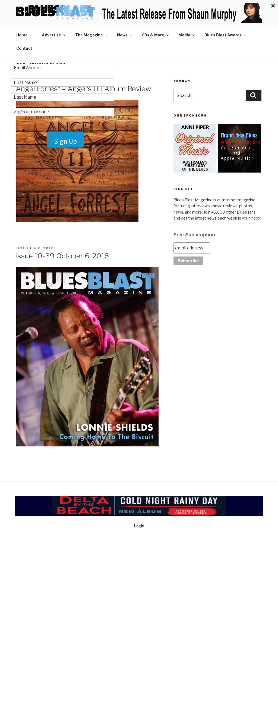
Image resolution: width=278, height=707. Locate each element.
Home (22, 35)
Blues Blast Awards (223, 35)
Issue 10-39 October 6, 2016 (62, 256)
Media (184, 35)
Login (139, 526)
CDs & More (153, 35)
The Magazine (89, 35)
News (122, 35)
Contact (24, 48)
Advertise (51, 35)
